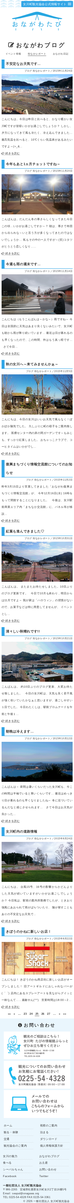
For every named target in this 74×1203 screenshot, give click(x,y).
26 (42, 1013)
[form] (37, 1103)
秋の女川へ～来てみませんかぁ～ (32, 364)
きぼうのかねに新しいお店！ (28, 931)
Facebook (10, 1176)
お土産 (43, 1162)
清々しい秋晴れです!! (23, 631)
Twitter (44, 1176)
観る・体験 (11, 1132)
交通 (6, 1139)
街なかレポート (37, 53)
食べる (7, 1162)
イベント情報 (13, 53)
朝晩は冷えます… (20, 731)
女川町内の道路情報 (21, 831)
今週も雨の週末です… (23, 264)
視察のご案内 (48, 1125)
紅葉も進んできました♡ (25, 531)
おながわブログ (41, 45)
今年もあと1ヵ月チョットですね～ (33, 164)
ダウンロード (48, 1139)
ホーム (8, 1125)
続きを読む (12, 153)
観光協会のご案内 (15, 1145)
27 (48, 1013)
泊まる (44, 1132)
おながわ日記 (60, 53)
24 (31, 1013)
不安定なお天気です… (23, 64)
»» (64, 1013)
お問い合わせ (48, 1169)
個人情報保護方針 (51, 1145)
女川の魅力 (10, 1156)
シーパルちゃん (13, 1169)
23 (25, 1013)
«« (9, 1013)
